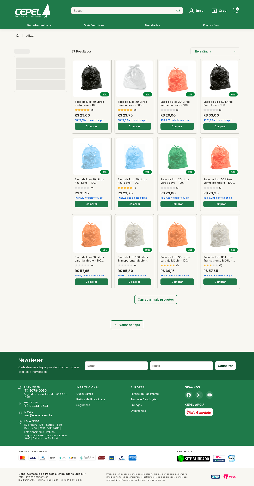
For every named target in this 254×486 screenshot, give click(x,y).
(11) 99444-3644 (36, 405)
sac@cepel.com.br (38, 415)
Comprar (91, 126)
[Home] (41, 10)
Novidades (152, 25)
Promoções (210, 25)
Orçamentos (138, 410)
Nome (91, 365)
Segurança (83, 405)
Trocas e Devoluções (144, 399)
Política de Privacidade (90, 399)
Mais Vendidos (94, 25)
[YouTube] (209, 395)
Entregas (136, 405)
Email (156, 365)
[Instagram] (199, 395)
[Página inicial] (18, 35)
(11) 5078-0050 (35, 390)
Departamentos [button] (37, 25)
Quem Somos (84, 393)
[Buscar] (178, 10)
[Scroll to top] (127, 324)
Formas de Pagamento (145, 393)
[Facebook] (188, 395)
